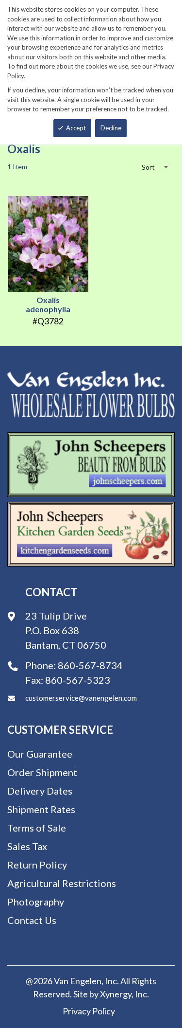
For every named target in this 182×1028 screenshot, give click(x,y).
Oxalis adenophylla (48, 304)
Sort (148, 167)
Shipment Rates (41, 809)
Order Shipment (42, 772)
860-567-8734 (90, 665)
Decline (110, 128)
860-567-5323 (77, 680)
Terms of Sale (36, 827)
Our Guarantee (39, 754)
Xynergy (116, 994)
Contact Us (31, 920)
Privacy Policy (89, 1011)
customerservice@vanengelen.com (81, 697)
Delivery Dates (39, 791)
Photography (35, 901)
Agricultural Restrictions (61, 883)
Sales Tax (27, 846)
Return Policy (37, 864)
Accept (76, 128)
